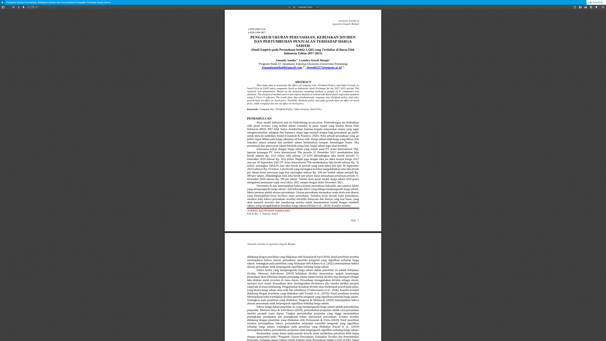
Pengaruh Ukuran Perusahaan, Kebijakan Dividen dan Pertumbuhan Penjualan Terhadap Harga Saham (58, 2)
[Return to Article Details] (2, 2)
